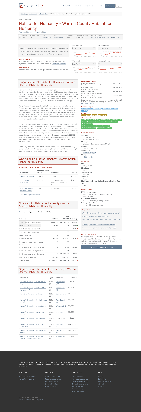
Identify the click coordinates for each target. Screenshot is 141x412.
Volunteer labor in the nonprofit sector (95, 216)
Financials (38, 32)
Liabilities (49, 212)
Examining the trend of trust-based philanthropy (99, 225)
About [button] (99, 6)
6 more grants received (32, 195)
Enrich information (51, 384)
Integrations (102, 384)
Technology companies (80, 379)
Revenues (22, 212)
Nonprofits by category (27, 376)
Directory (24, 14)
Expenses (32, 212)
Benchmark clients (51, 381)
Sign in (119, 6)
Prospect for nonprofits (53, 376)
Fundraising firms (77, 386)
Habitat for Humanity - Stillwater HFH (32, 318)
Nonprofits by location (26, 379)
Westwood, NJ (61, 306)
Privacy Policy (38, 400)
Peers (45, 32)
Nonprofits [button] (67, 6)
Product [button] (78, 6)
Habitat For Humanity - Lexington (31, 294)
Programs (22, 32)
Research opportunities (53, 379)
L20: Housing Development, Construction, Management (111, 37)
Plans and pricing (51, 386)
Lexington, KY (61, 294)
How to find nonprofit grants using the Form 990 (99, 228)
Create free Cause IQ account (101, 247)
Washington (43, 14)
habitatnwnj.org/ (89, 153)
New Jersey (33, 14)
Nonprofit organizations (80, 384)
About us (101, 386)
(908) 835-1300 (88, 157)
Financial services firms (80, 381)
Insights (100, 376)
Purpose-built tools (104, 381)
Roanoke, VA (60, 336)
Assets (40, 212)
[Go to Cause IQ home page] (31, 5)
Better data (102, 379)
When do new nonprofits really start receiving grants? (101, 213)
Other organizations (78, 391)
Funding (30, 32)
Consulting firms (77, 389)
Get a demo (110, 6)
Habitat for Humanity (59, 64)
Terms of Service (25, 400)
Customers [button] (89, 6)
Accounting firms (77, 376)
